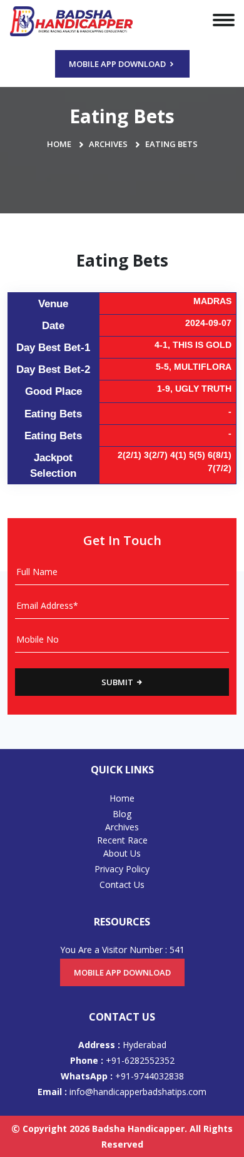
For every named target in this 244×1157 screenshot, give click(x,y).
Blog (122, 814)
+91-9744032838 (122, 1076)
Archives (108, 144)
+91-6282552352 (122, 1060)
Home (59, 144)
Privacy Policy (122, 869)
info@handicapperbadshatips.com (122, 1092)
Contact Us (122, 884)
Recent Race (122, 840)
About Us (122, 853)
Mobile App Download (118, 63)
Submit (118, 682)
